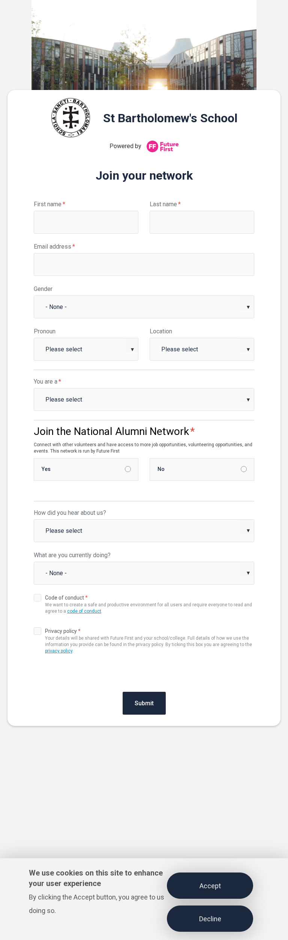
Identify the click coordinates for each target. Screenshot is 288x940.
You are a (47, 381)
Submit (144, 703)
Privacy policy (63, 631)
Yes (46, 469)
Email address (54, 246)
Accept (210, 886)
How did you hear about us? (70, 512)
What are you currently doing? (72, 555)
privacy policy (58, 651)
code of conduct (84, 611)
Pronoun (45, 331)
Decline (210, 919)
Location (161, 331)
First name (49, 204)
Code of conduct (66, 598)
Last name (165, 204)
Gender (43, 288)
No (161, 469)
